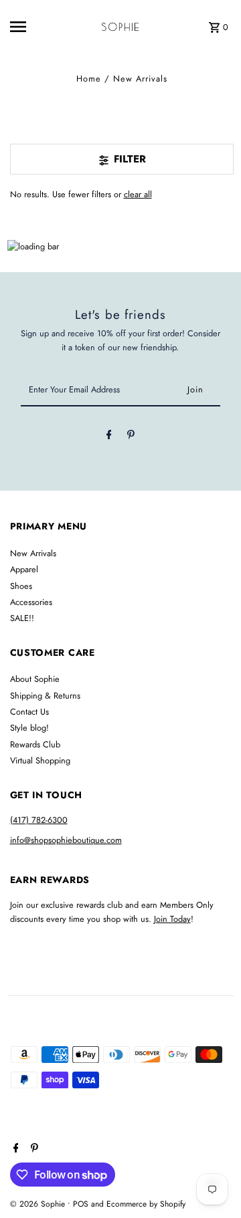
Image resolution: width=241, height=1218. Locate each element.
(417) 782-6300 (39, 820)
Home (88, 78)
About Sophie (35, 679)
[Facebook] (109, 437)
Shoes (21, 586)
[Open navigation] (27, 26)
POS (80, 1204)
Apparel (24, 569)
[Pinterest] (131, 437)
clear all (138, 194)
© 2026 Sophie (39, 1204)
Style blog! (29, 727)
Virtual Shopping (40, 760)
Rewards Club (35, 744)
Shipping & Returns (45, 695)
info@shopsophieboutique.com (66, 840)
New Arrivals (33, 553)
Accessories (31, 602)
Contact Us (29, 711)
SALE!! (22, 618)
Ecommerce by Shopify (145, 1204)
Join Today (172, 918)
